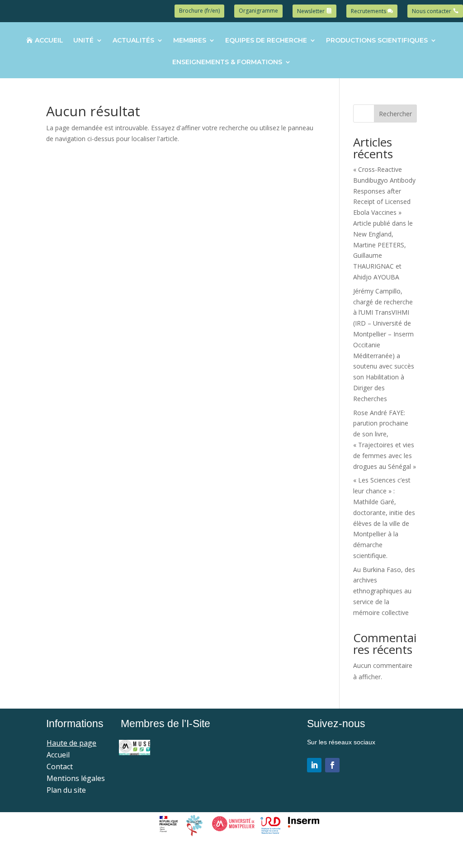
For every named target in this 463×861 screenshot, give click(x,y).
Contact (60, 766)
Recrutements (368, 11)
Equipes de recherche (266, 40)
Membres (189, 40)
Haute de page (71, 743)
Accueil (49, 40)
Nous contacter (431, 11)
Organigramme (258, 10)
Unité (83, 40)
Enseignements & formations (227, 62)
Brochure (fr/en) (199, 10)
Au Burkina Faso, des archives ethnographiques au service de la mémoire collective (384, 591)
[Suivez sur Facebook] (332, 765)
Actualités (133, 40)
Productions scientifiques (377, 40)
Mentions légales (76, 778)
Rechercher (395, 113)
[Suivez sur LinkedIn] (314, 765)
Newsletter (311, 11)
